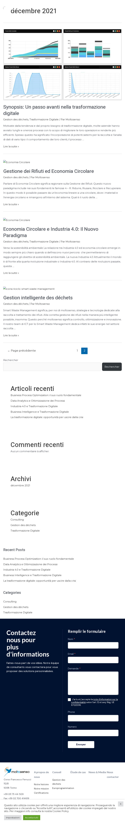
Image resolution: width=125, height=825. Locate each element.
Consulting (17, 519)
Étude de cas (78, 772)
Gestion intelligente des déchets (38, 297)
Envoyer (81, 744)
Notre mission (41, 788)
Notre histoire (41, 784)
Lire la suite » (11, 146)
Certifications (41, 792)
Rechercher (10, 360)
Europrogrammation (63, 788)
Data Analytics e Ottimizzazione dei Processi (38, 400)
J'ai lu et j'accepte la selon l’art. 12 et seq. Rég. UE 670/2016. (94, 702)
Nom (71, 639)
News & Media (97, 772)
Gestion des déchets (15, 119)
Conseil (56, 772)
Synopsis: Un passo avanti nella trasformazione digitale (54, 110)
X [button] (120, 804)
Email (72, 654)
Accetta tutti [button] (31, 817)
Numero (72, 726)
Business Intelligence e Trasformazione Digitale (40, 411)
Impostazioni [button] (13, 817)
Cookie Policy (60, 811)
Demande (74, 668)
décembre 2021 (20, 485)
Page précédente (21, 350)
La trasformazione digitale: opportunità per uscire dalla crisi (47, 417)
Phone (71, 712)
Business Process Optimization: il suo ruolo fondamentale (46, 395)
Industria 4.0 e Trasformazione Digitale (34, 406)
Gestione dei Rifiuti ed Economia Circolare (48, 171)
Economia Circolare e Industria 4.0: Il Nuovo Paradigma (50, 232)
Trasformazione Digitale (44, 119)
